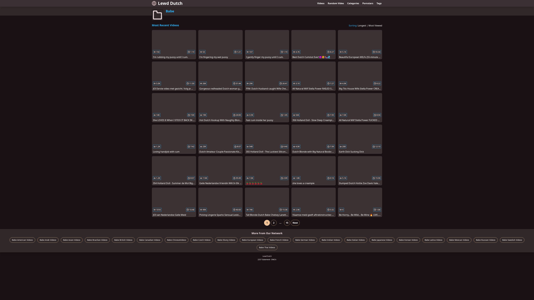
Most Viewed (375, 25)
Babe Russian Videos (485, 240)
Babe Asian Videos (71, 240)
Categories (353, 3)
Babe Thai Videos (267, 247)
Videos (320, 3)
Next (295, 222)
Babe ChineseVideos (176, 240)
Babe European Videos (252, 240)
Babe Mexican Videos (459, 240)
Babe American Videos (22, 240)
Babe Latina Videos (433, 240)
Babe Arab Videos (48, 240)
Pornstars (367, 3)
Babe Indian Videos (331, 240)
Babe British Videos (123, 240)
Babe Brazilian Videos (97, 240)
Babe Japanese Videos (382, 240)
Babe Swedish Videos (512, 240)
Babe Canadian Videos (149, 240)
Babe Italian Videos (356, 240)
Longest (362, 25)
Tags (379, 3)
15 (287, 222)
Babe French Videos (279, 240)
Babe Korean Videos (408, 240)
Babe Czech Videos (202, 240)
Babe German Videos (305, 240)
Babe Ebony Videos (226, 240)
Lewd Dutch (170, 3)
